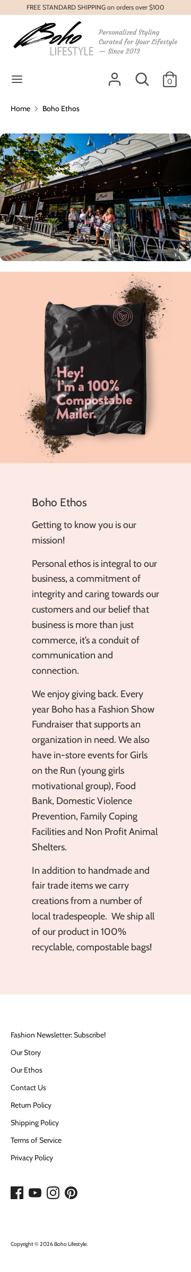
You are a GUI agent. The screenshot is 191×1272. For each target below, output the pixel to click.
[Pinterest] (72, 1193)
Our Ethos (26, 1070)
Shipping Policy (35, 1122)
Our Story (26, 1052)
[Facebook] (18, 1193)
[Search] (142, 74)
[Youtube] (36, 1193)
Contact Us (28, 1087)
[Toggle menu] (17, 79)
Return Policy (31, 1105)
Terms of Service (36, 1140)
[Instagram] (54, 1193)
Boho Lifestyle (70, 1244)
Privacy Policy (32, 1157)
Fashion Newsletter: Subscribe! (58, 1035)
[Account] (114, 74)
